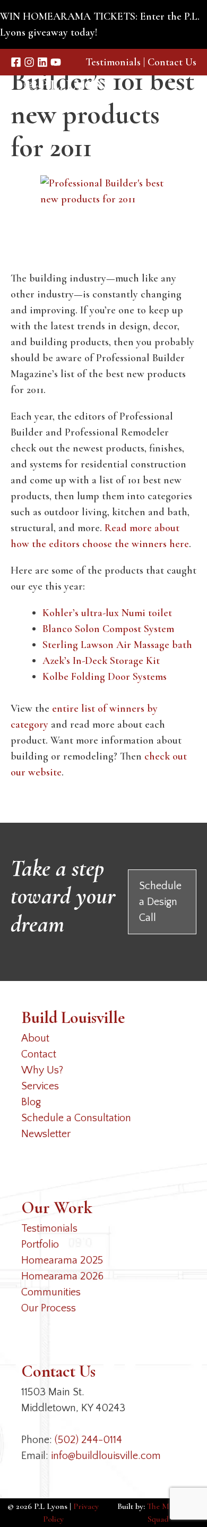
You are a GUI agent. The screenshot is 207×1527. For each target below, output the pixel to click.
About (35, 1038)
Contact (38, 1054)
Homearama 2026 (62, 1276)
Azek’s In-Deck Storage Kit (101, 660)
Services (40, 1086)
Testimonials (113, 62)
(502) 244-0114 (88, 1440)
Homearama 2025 (62, 1260)
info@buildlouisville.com (106, 1456)
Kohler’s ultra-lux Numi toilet (107, 613)
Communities (51, 1292)
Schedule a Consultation (76, 1118)
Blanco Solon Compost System (108, 628)
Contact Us (172, 62)
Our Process (48, 1308)
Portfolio (40, 1244)
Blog (31, 1102)
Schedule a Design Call (160, 902)
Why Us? (42, 1070)
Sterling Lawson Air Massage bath (117, 644)
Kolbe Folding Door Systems (104, 676)
